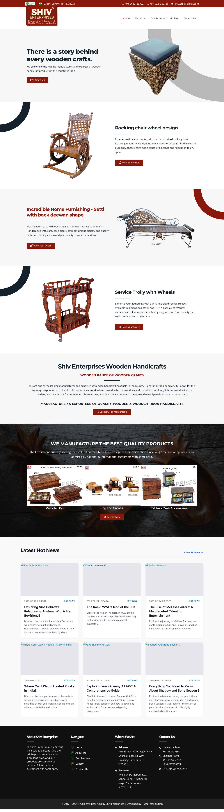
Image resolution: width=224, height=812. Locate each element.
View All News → (193, 552)
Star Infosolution (153, 803)
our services (158, 18)
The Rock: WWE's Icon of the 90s (111, 607)
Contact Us (190, 18)
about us (140, 18)
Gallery (174, 18)
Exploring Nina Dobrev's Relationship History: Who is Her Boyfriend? (48, 611)
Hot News (69, 601)
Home (126, 18)
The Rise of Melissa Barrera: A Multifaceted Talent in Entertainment (171, 611)
